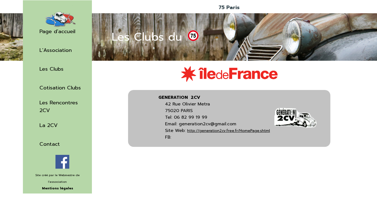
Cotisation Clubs (60, 88)
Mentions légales (57, 188)
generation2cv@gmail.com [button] (207, 124)
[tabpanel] (57, 184)
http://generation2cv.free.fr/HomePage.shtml (228, 131)
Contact (49, 144)
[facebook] (62, 162)
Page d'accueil (57, 31)
